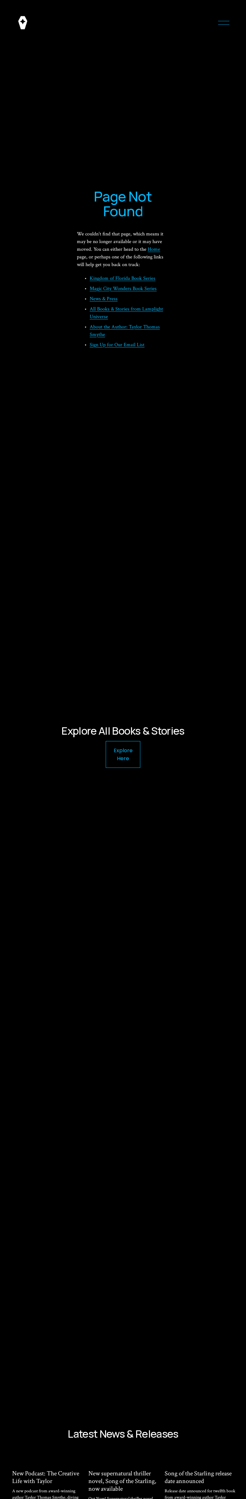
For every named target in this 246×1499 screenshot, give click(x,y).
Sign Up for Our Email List (117, 344)
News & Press (104, 298)
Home (154, 249)
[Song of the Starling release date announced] (200, 1459)
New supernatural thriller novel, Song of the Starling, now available (122, 1481)
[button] (225, 1446)
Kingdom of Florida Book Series (122, 278)
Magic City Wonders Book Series (123, 288)
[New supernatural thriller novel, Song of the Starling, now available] (124, 1459)
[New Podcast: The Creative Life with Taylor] (48, 1459)
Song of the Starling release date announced (198, 1477)
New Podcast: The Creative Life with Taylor (45, 1477)
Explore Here (123, 754)
